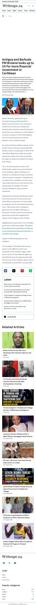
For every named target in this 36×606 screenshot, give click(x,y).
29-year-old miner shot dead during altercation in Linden (14, 307)
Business (32, 10)
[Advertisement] (18, 37)
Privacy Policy (5, 579)
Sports (20, 10)
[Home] (3, 16)
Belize (15, 10)
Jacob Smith (11, 317)
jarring (28, 246)
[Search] (29, 6)
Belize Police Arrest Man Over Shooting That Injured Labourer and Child (17, 285)
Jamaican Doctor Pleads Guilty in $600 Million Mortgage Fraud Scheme (17, 302)
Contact (4, 577)
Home (4, 10)
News (9, 10)
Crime (26, 10)
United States (7, 186)
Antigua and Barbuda (16, 121)
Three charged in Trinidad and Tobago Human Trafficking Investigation (17, 296)
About (3, 575)
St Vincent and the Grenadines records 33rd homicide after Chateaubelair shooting (17, 291)
